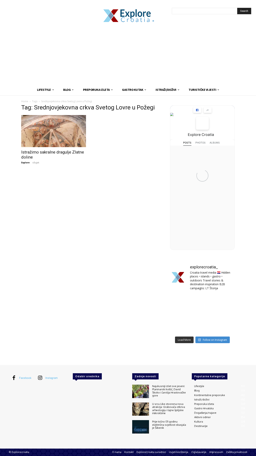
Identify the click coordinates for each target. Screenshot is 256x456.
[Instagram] (40, 378)
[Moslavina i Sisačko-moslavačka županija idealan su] (225, 327)
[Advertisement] (128, 54)
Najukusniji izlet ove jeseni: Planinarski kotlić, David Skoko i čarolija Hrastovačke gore (169, 390)
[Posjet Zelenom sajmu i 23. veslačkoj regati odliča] (202, 327)
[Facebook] (14, 378)
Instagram (51, 377)
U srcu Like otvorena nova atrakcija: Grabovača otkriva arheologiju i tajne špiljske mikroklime (168, 408)
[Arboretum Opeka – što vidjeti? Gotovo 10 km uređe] (202, 314)
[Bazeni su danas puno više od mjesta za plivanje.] (202, 300)
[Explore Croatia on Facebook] (202, 123)
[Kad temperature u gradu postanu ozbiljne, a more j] (180, 327)
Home (24, 101)
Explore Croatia (201, 134)
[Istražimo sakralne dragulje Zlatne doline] (53, 131)
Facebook (25, 377)
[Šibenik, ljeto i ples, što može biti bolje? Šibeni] (225, 300)
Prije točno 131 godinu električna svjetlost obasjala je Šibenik (169, 424)
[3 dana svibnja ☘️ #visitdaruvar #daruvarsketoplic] (225, 314)
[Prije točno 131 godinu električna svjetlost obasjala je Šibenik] (140, 427)
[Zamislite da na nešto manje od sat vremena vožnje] (180, 314)
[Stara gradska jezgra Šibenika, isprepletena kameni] (180, 300)
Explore (25, 162)
